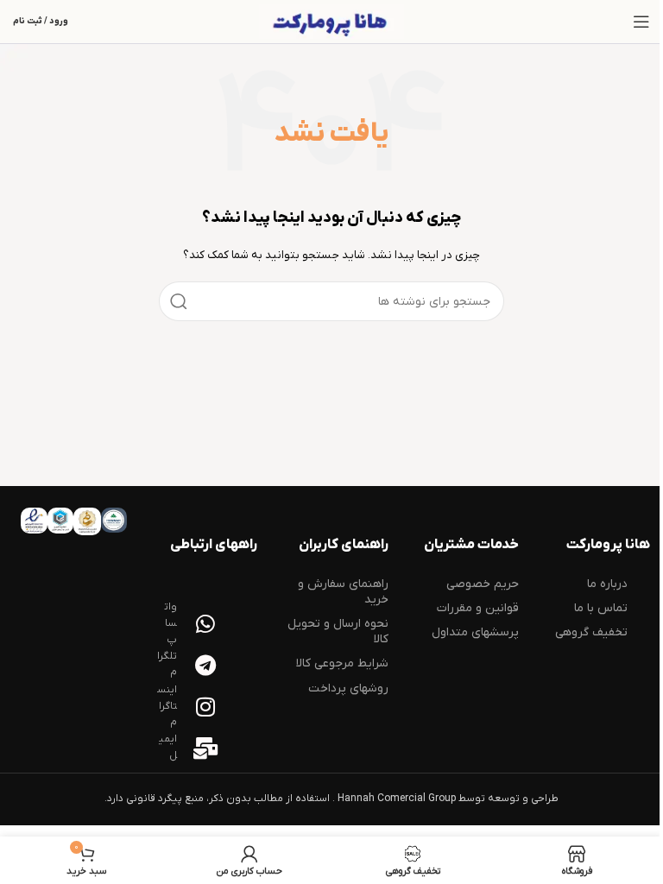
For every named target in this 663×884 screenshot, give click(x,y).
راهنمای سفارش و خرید (343, 592)
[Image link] (113, 520)
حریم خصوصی (482, 584)
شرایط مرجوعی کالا (342, 663)
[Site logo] (331, 21)
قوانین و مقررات (478, 608)
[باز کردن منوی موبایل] (641, 21)
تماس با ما (601, 608)
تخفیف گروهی (591, 632)
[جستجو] (179, 301)
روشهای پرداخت (348, 688)
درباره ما (607, 584)
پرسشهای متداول (475, 632)
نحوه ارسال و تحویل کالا (337, 631)
